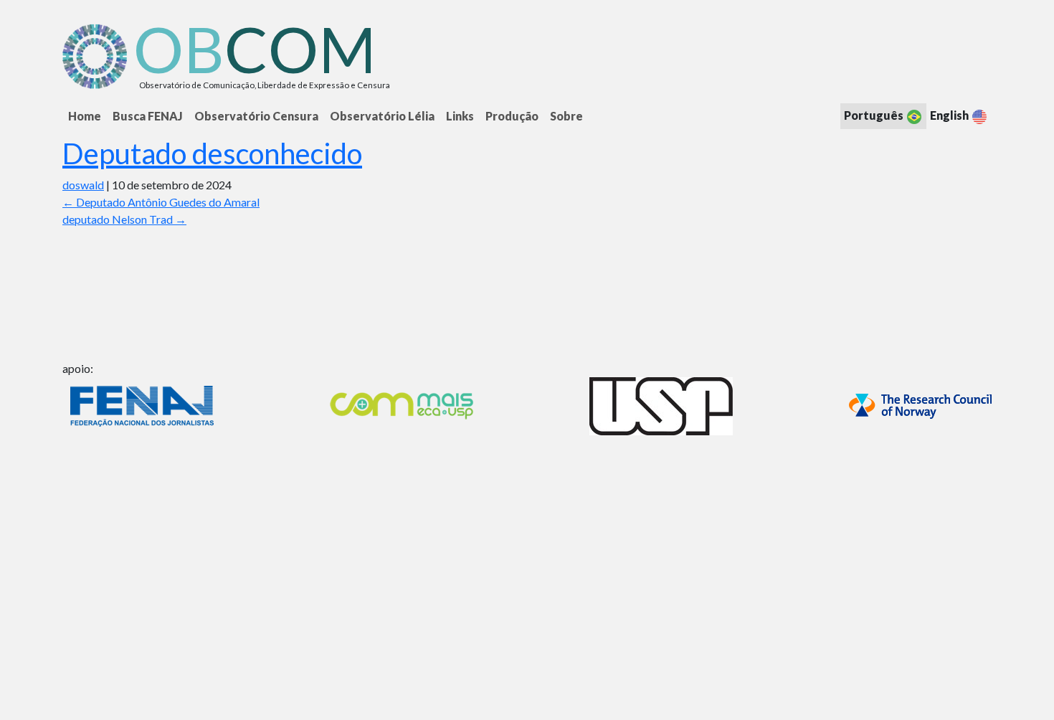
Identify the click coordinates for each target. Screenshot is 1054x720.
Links (460, 116)
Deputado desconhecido (212, 153)
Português (875, 115)
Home (84, 116)
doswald (83, 184)
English (950, 115)
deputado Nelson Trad (124, 219)
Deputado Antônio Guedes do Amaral (161, 202)
